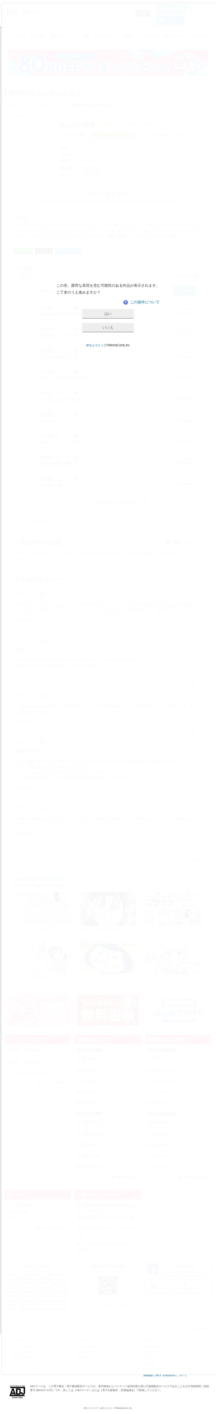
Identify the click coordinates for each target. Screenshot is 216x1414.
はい (108, 313)
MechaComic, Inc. (124, 1408)
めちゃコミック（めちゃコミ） (98, 1408)
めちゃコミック (96, 345)
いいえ (108, 327)
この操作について (142, 302)
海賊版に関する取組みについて (165, 1375)
